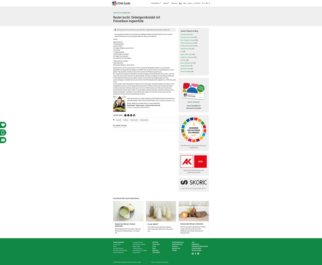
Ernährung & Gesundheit (187, 46)
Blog (154, 246)
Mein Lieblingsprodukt (187, 63)
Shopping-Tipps (185, 66)
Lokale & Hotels (137, 248)
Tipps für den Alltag (186, 48)
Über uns (155, 250)
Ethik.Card (156, 244)
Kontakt (175, 246)
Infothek (155, 242)
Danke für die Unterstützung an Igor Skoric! (194, 188)
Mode (114, 246)
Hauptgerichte (144, 120)
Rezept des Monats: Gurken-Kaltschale (125, 225)
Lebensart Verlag (135, 262)
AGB (193, 242)
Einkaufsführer (118, 242)
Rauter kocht (134, 120)
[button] (125, 115)
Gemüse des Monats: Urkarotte (191, 224)
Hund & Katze (136, 252)
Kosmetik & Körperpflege (120, 250)
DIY (182, 51)
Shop (154, 248)
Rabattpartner (177, 244)
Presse (174, 250)
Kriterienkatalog (178, 242)
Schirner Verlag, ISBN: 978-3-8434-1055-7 (138, 107)
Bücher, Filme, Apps (186, 54)
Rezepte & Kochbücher (121, 13)
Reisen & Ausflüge (186, 71)
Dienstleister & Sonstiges (140, 250)
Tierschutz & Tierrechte (187, 37)
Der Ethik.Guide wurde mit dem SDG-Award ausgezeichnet (193, 146)
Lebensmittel (116, 244)
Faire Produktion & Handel (188, 40)
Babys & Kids (136, 246)
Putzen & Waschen (118, 252)
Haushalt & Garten (138, 242)
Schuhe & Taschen (118, 248)
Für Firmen (156, 252)
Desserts (118, 120)
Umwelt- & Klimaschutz (187, 43)
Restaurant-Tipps (185, 68)
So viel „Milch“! (153, 224)
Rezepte (126, 120)
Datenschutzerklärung (200, 246)
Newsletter (176, 248)
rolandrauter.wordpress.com (167, 100)
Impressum (195, 244)
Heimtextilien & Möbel (139, 244)
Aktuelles (183, 60)
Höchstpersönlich (186, 34)
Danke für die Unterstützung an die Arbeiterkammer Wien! (194, 171)
